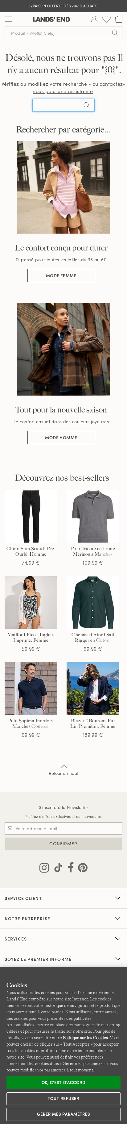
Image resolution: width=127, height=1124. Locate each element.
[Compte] (94, 19)
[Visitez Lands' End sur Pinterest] (81, 869)
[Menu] (8, 19)
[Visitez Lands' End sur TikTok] (56, 869)
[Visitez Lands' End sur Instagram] (44, 869)
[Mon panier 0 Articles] (118, 19)
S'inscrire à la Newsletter (63, 807)
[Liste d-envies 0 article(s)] (106, 19)
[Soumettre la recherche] (115, 32)
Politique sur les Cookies (85, 1037)
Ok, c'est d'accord (63, 1082)
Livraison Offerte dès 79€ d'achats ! (63, 5)
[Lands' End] (51, 19)
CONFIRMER (63, 843)
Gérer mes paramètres (63, 1114)
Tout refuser (63, 1098)
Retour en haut (64, 773)
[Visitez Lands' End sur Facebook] (69, 869)
